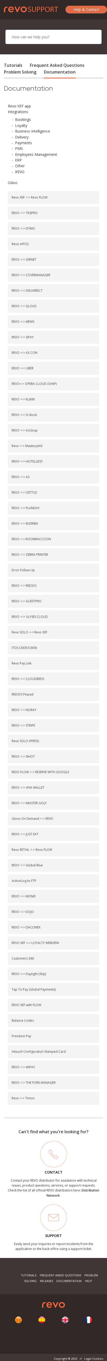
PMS (19, 148)
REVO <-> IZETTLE (24, 492)
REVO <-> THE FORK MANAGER (34, 1082)
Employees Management (36, 154)
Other (20, 165)
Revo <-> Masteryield (27, 446)
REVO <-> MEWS (23, 321)
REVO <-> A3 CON (24, 352)
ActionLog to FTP (24, 881)
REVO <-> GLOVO (24, 306)
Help (88, 1281)
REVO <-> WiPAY (23, 1067)
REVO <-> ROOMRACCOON (31, 539)
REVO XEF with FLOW (26, 1005)
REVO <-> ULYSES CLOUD (30, 616)
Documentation (60, 72)
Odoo (12, 182)
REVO (19, 171)
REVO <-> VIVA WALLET (28, 787)
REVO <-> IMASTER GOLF (29, 803)
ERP (18, 160)
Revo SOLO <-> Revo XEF (29, 632)
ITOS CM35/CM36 (24, 648)
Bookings (23, 119)
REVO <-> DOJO (23, 912)
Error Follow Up (23, 570)
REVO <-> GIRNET (24, 259)
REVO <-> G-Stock (24, 415)
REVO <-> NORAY (24, 710)
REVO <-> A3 (21, 477)
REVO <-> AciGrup (25, 430)
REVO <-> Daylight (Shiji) (29, 974)
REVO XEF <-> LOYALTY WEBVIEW (35, 943)
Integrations (18, 111)
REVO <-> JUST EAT (25, 834)
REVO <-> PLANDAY (26, 508)
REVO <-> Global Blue (27, 865)
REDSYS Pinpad (23, 694)
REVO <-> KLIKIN (23, 399)
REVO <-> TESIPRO (25, 213)
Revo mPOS (20, 244)
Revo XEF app (19, 106)
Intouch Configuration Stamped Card (39, 1051)
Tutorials (13, 65)
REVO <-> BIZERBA (25, 523)
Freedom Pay (21, 1036)
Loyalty (21, 125)
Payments (23, 142)
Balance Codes (23, 1020)
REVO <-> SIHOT (23, 756)
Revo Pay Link (21, 663)
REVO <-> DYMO (23, 228)
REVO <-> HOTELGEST (27, 461)
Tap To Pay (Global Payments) (34, 989)
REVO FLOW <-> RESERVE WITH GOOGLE (40, 772)
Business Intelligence (32, 131)
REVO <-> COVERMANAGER (31, 275)
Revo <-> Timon (23, 1098)
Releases (46, 1281)
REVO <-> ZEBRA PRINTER (30, 554)
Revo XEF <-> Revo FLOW (30, 197)
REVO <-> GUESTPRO (27, 601)
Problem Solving (20, 72)
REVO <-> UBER (23, 368)
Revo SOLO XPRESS (25, 741)
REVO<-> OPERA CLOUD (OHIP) (34, 384)
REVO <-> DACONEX (26, 927)
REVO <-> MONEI (24, 896)
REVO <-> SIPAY (23, 337)
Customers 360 (23, 958)
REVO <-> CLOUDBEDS (28, 679)
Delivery (22, 137)
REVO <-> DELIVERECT (27, 290)
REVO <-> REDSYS (24, 585)
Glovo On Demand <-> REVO (32, 818)
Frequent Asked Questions (57, 65)
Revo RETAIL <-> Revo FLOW (32, 849)
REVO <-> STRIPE (23, 725)
